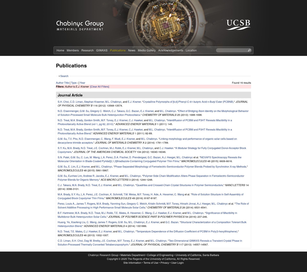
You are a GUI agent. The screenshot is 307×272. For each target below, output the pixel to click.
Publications (118, 50)
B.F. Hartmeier (66, 213)
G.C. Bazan (132, 111)
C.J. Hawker (136, 120)
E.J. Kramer (134, 101)
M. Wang (95, 157)
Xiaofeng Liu (78, 222)
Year (82, 82)
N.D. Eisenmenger (68, 111)
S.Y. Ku (62, 148)
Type (73, 82)
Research (87, 50)
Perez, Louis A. (66, 203)
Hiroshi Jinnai (188, 203)
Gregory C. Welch (100, 111)
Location (191, 50)
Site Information (132, 262)
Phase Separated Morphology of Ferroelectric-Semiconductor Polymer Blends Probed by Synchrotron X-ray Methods (180, 166)
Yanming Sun (118, 203)
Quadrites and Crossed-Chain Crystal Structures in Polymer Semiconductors (179, 185)
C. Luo (84, 157)
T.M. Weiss (130, 194)
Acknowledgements (170, 50)
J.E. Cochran (101, 148)
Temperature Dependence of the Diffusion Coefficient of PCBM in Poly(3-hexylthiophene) (187, 231)
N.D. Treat (63, 120)
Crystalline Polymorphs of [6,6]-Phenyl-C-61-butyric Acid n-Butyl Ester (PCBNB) (188, 101)
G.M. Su (84, 111)
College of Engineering (160, 255)
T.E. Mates (120, 213)
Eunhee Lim (75, 176)
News (131, 50)
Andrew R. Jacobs (93, 176)
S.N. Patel (63, 157)
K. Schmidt (116, 194)
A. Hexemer (166, 194)
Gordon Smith (92, 120)
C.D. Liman (76, 101)
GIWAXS (102, 50)
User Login (177, 262)
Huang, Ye (64, 222)
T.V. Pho (73, 139)
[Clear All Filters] (99, 86)
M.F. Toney (107, 120)
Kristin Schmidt (156, 203)
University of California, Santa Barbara (197, 255)
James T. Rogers (85, 203)
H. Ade (154, 194)
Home (60, 50)
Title (66, 82)
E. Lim (71, 166)
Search (64, 76)
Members (73, 50)
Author (59, 82)
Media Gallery (147, 50)
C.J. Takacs (118, 111)
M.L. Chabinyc (113, 101)
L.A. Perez (107, 157)
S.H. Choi (63, 101)
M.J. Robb (115, 148)
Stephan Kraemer (94, 101)
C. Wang (106, 139)
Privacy (165, 262)
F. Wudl (116, 139)
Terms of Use (150, 262)
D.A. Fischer (121, 157)
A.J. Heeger (168, 157)
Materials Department (133, 255)
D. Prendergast (137, 157)
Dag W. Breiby (92, 240)
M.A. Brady (77, 120)
